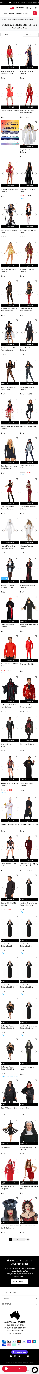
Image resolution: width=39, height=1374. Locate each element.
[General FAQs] (31, 8)
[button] (3, 8)
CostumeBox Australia (16, 1362)
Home (4, 19)
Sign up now (18, 1281)
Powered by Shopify (27, 1362)
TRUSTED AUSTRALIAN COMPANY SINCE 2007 (15, 2)
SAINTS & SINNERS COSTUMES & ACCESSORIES (20, 19)
